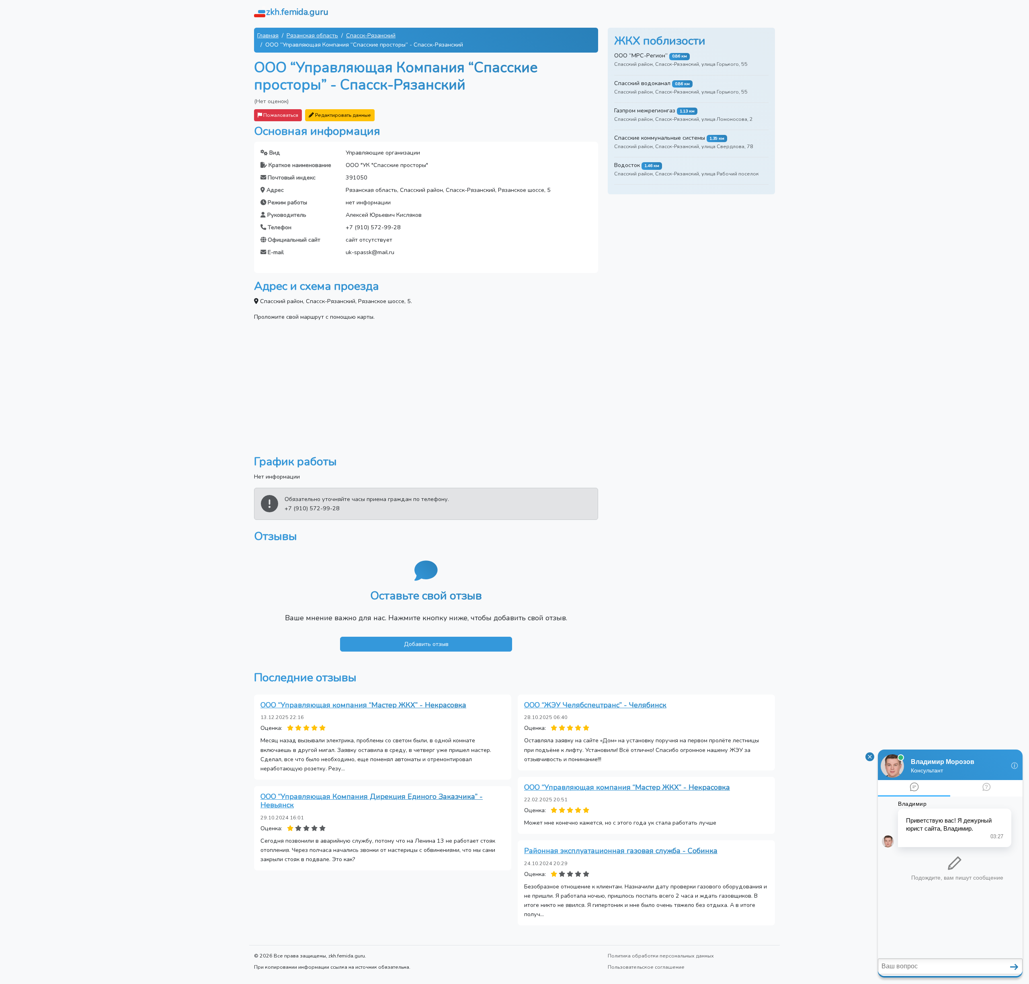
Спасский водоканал (642, 83)
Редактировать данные (342, 115)
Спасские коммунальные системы (659, 138)
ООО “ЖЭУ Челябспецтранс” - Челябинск (595, 705)
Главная (268, 35)
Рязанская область (312, 35)
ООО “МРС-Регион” (641, 55)
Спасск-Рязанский (371, 35)
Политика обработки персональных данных (661, 955)
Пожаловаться (280, 115)
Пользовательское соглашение (646, 967)
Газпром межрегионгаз (644, 110)
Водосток (627, 165)
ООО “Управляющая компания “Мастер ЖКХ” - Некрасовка (363, 705)
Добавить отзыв (426, 644)
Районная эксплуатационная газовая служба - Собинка (620, 851)
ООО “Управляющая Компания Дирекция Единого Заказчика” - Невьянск (371, 801)
